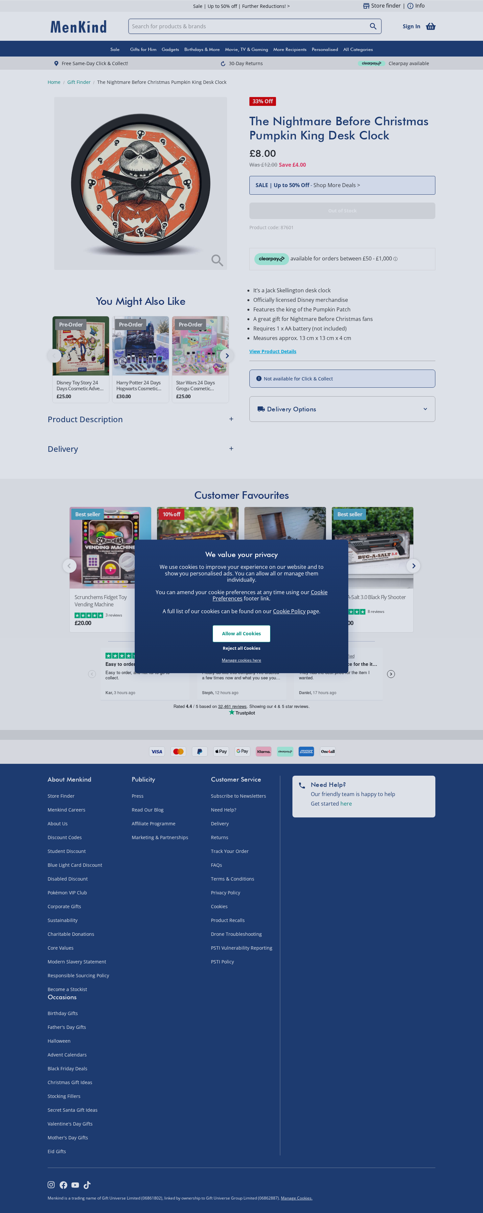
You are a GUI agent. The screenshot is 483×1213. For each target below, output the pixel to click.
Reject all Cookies (241, 648)
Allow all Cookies (241, 633)
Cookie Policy (289, 611)
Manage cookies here (241, 660)
